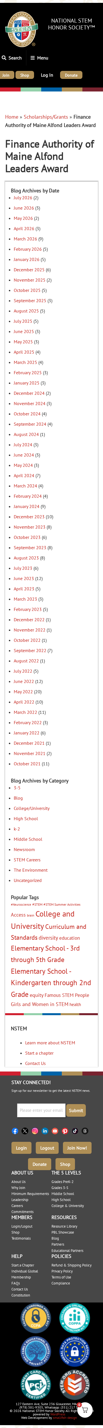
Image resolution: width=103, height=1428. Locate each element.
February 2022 (28, 722)
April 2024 (24, 475)
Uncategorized (28, 880)
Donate (40, 1164)
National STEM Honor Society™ (71, 24)
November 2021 (29, 753)
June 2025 (24, 331)
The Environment (30, 870)
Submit (76, 1110)
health (75, 1004)
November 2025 (29, 280)
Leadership (19, 1199)
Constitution (20, 1295)
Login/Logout (21, 1226)
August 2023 (26, 558)
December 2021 (29, 743)
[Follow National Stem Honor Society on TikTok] (77, 1131)
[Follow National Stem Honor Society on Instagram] (36, 1131)
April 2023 (24, 588)
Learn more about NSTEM (50, 1042)
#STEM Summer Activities (61, 904)
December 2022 (29, 619)
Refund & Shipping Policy (72, 1265)
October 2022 (27, 640)
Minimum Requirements (30, 1193)
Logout (47, 1148)
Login (21, 1148)
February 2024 (28, 496)
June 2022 (24, 681)
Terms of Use (61, 1277)
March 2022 (25, 712)
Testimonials (21, 1238)
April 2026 (24, 228)
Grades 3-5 (60, 1187)
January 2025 (26, 383)
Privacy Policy (62, 1271)
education (69, 938)
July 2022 (23, 671)
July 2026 (23, 197)
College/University (92, 89)
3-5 (17, 787)
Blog (18, 798)
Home (11, 116)
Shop (65, 1164)
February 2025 (28, 372)
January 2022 (26, 733)
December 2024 (29, 393)
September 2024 (30, 424)
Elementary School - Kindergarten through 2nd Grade (51, 982)
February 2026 (28, 249)
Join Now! (77, 1148)
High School (26, 818)
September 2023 (30, 547)
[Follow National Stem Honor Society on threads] (87, 1131)
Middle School (28, 839)
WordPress (57, 1414)
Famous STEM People (67, 995)
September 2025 (30, 300)
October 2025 (27, 290)
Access (18, 914)
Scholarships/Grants (46, 116)
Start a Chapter (22, 1265)
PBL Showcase (63, 1232)
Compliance (61, 1283)
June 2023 (24, 578)
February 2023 (28, 609)
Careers (17, 1205)
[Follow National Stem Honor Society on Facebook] (16, 1131)
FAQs (15, 1283)
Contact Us (35, 1063)
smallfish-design (65, 1417)
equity (36, 994)
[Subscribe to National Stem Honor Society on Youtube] (57, 1131)
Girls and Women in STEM (39, 1004)
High (67, 89)
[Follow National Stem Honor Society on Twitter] (26, 1131)
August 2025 (26, 311)
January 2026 (26, 259)
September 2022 (30, 650)
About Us (18, 1181)
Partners (58, 1244)
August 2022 (26, 661)
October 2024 (27, 414)
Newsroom (24, 849)
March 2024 (25, 486)
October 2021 (27, 763)
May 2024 (23, 465)
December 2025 (29, 269)
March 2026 (25, 239)
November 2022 (29, 630)
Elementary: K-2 (10, 89)
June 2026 (24, 208)
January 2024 (26, 506)
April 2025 (24, 352)
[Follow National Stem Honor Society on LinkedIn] (46, 1131)
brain (30, 915)
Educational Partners (67, 1250)
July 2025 (23, 321)
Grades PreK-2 (63, 1181)
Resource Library (64, 1226)
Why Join (18, 1187)
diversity (48, 937)
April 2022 (24, 702)
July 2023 (23, 568)
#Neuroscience (21, 905)
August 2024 (26, 434)
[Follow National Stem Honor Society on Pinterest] (67, 1131)
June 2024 (24, 455)
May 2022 (23, 691)
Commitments (22, 1211)
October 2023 (27, 537)
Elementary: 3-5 (30, 89)
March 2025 (25, 362)
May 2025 (23, 341)
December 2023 (29, 516)
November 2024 (29, 403)
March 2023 (25, 599)
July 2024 (23, 444)
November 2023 (29, 527)
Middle (48, 89)
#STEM (37, 904)
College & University (68, 1205)
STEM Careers (27, 860)
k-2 (17, 829)
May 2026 (23, 218)
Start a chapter (39, 1053)
